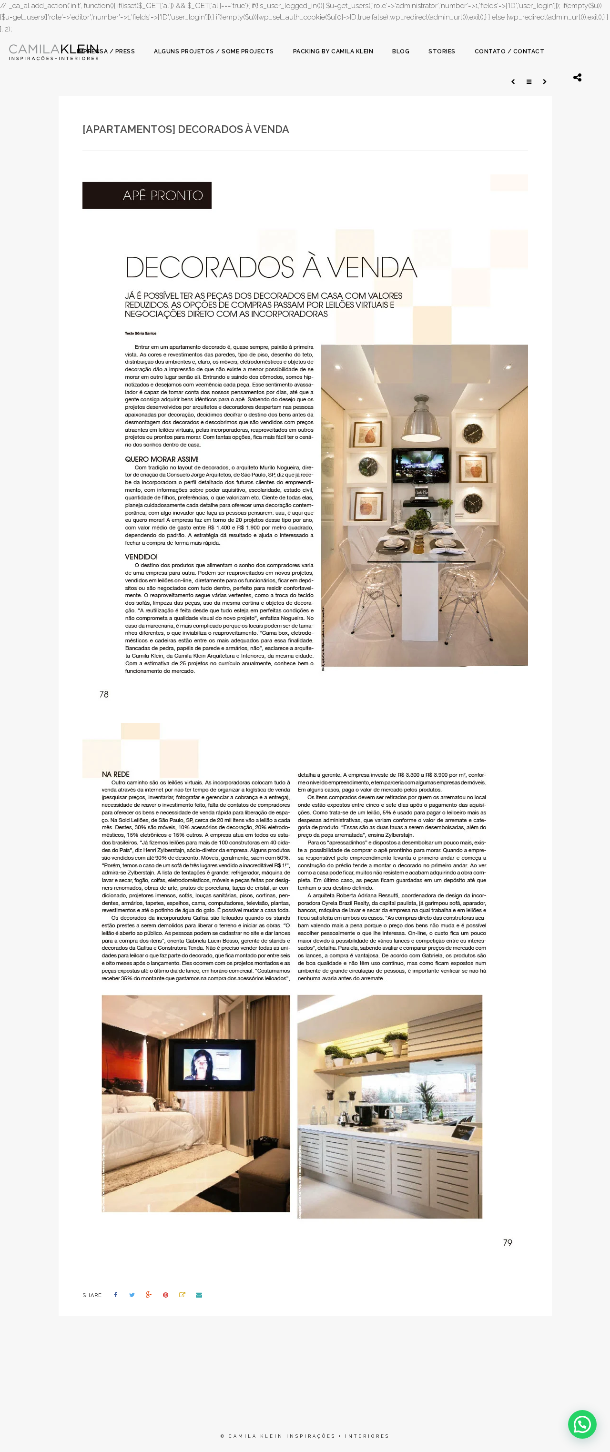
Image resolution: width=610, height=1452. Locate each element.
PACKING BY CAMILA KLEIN (333, 51)
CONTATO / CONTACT (510, 51)
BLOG (400, 51)
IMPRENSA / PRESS (106, 51)
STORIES (442, 51)
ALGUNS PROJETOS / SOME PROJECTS (214, 51)
